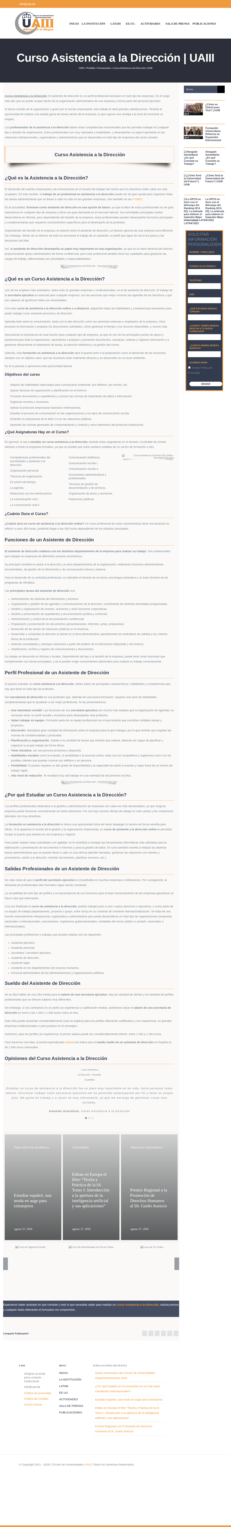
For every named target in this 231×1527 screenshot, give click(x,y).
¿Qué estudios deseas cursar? (203, 310)
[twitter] (205, 4)
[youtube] (210, 4)
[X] (151, 1341)
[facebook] (200, 4)
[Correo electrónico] (176, 1341)
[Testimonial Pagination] (86, 1126)
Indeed (69, 1042)
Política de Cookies (36, 1407)
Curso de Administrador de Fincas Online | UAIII (91, 1255)
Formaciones (104, 68)
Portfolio (90, 68)
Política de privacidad (37, 1401)
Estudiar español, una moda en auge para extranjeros (128, 1408)
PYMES (137, 199)
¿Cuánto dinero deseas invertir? (204, 347)
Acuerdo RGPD (199, 362)
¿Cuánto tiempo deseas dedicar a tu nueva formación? (204, 328)
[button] (5, 1272)
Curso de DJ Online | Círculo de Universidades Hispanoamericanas (151, 1255)
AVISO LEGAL (33, 1413)
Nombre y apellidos (202, 252)
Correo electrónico (203, 266)
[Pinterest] (170, 1341)
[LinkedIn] (157, 1341)
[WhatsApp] (163, 1341)
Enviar (205, 384)
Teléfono (196, 280)
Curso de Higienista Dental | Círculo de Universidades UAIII (30, 1255)
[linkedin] (215, 4)
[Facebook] (144, 1341)
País (191, 294)
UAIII (81, 68)
